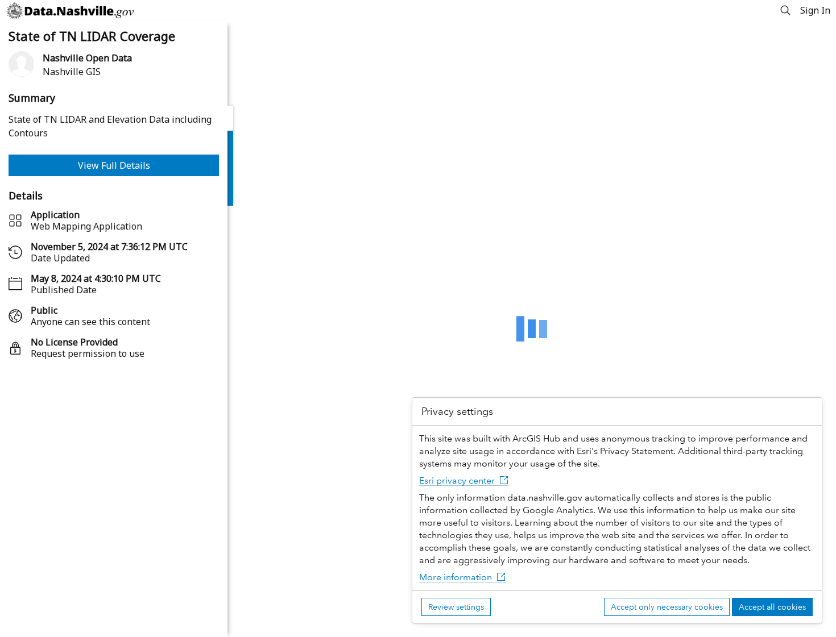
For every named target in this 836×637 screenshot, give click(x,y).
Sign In (815, 10)
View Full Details (114, 165)
